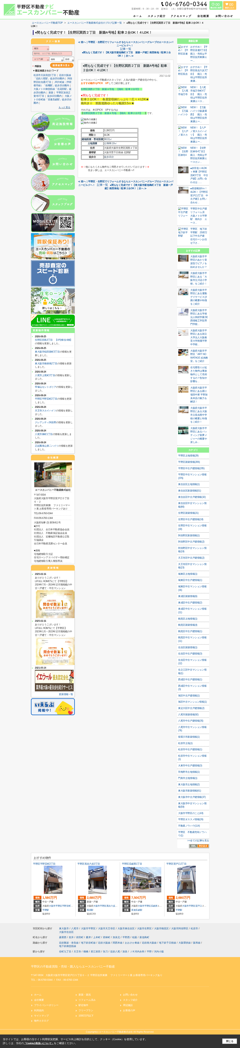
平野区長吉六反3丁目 (88, 863)
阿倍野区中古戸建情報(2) (191, 541)
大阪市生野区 (144, 928)
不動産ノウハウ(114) (189, 825)
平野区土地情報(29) (188, 455)
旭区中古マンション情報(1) (192, 701)
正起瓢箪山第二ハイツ (46, 445)
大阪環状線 (184, 942)
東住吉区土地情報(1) (189, 484)
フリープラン (86, 1010)
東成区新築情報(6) (187, 596)
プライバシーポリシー (46, 1005)
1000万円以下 (86, 1015)
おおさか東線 (132, 942)
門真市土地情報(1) (187, 778)
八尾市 (75, 928)
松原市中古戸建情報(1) (190, 749)
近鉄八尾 (115, 951)
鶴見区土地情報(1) (187, 618)
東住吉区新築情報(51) (189, 490)
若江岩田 (95, 951)
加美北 (117, 937)
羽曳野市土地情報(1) (189, 771)
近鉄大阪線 (104, 942)
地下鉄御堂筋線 (67, 946)
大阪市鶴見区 (161, 928)
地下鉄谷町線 (88, 942)
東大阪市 (64, 928)
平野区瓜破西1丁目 (132, 863)
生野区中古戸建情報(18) (190, 519)
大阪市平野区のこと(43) (190, 813)
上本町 (97, 937)
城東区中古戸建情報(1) (190, 580)
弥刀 (105, 951)
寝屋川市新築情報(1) (189, 736)
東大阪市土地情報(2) (189, 784)
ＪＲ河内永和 (137, 951)
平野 (149, 951)
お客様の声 (129, 1010)
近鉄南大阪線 (149, 942)
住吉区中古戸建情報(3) (190, 653)
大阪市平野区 (55, 906)
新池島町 (144, 937)
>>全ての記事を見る (198, 840)
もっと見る (64, 107)
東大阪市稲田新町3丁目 (47, 351)
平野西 (126, 937)
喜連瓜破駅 (136, 910)
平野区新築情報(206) (189, 462)
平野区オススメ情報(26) (190, 819)
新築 (51, 92)
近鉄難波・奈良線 (69, 942)
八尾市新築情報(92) (188, 714)
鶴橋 (85, 951)
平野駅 (45, 910)
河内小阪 (159, 951)
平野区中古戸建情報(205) (191, 468)
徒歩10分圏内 (54, 96)
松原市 (194, 928)
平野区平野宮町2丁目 (46, 398)
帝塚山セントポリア (45, 387)
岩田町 (80, 937)
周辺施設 (128, 1005)
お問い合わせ (130, 994)
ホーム (37, 994)
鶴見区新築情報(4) (187, 624)
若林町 (107, 937)
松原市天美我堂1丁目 (45, 75)
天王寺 (77, 951)
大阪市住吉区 (66, 932)
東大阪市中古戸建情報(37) (192, 797)
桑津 (89, 937)
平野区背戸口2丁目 (176, 863)
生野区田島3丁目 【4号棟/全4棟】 (53, 339)
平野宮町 (66, 906)
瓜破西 (154, 906)
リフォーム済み (87, 999)
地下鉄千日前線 (168, 942)
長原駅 (90, 910)
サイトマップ (41, 1015)
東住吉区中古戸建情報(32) (192, 497)
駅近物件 (83, 1005)
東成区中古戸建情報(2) (190, 602)
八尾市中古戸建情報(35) (190, 720)
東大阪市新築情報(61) (189, 790)
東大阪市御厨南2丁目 (46, 363)
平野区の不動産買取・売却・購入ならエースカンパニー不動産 (73, 966)
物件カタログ (41, 1020)
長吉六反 (110, 906)
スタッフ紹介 (130, 999)
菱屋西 (63, 937)
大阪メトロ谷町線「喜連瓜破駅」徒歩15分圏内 (53, 99)
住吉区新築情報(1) (187, 647)
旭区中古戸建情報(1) (189, 695)
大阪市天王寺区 (106, 928)
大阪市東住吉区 (126, 928)
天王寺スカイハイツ (45, 410)
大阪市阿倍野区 (179, 928)
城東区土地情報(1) (187, 573)
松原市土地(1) (185, 743)
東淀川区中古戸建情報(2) (191, 708)
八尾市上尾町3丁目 (45, 375)
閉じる (229, 1041)
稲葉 (135, 937)
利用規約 (39, 1010)
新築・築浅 (85, 994)
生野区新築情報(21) (188, 513)
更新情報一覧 (66, 694)
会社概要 (39, 999)
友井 (71, 937)
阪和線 (197, 942)
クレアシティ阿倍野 (45, 422)
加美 (124, 951)
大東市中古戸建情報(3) (190, 765)
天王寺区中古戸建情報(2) (191, 557)
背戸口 (198, 906)
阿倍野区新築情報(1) (189, 535)
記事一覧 (125, 48)
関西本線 (118, 942)
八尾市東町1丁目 (44, 434)
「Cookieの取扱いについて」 (39, 1043)
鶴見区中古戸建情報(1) (190, 631)
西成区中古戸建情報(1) (190, 679)
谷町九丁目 (65, 951)
